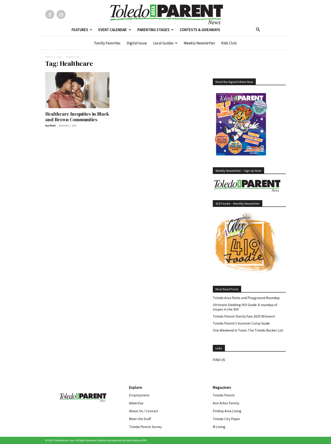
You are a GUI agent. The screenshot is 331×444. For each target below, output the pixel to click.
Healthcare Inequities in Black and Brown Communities (77, 117)
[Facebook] (49, 14)
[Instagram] (61, 14)
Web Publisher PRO (136, 440)
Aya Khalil (50, 125)
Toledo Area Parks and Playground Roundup (246, 297)
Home (48, 56)
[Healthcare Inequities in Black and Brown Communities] (81, 90)
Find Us (219, 359)
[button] (258, 29)
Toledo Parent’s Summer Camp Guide (241, 323)
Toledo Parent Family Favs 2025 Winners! (244, 316)
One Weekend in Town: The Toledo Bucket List (248, 330)
